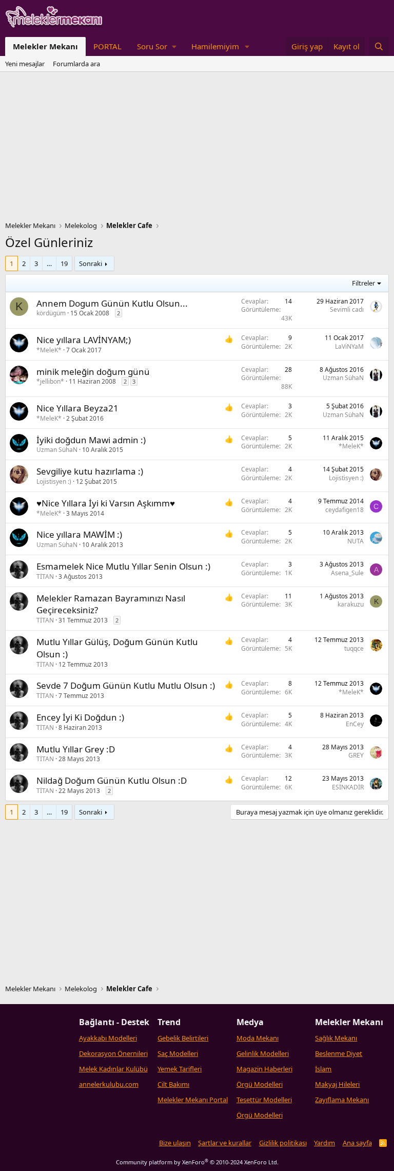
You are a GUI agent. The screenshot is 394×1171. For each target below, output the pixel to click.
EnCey (355, 724)
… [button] (49, 263)
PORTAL (107, 46)
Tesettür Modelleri (264, 1099)
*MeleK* (49, 350)
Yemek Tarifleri (179, 1068)
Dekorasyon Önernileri (113, 1053)
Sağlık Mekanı (336, 1038)
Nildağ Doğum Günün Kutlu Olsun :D (111, 780)
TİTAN (45, 576)
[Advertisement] (197, 149)
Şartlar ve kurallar (224, 1142)
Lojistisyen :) (53, 481)
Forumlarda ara (76, 63)
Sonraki (90, 263)
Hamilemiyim (215, 46)
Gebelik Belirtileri (182, 1038)
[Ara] (379, 46)
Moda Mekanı (258, 1038)
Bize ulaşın (175, 1142)
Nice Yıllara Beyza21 (77, 408)
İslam (323, 1068)
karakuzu (351, 604)
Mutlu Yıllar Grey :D (75, 749)
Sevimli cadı (347, 309)
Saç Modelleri (177, 1053)
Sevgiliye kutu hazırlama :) (89, 471)
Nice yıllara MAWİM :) (79, 534)
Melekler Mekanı (45, 46)
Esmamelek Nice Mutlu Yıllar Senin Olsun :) (123, 566)
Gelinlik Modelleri (263, 1053)
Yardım (324, 1142)
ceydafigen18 (344, 509)
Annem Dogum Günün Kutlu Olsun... (112, 303)
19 (64, 263)
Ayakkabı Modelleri (108, 1038)
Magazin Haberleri (264, 1068)
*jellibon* (50, 381)
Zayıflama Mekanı (342, 1099)
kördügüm (51, 313)
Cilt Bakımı (173, 1084)
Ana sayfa (357, 1142)
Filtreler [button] (363, 283)
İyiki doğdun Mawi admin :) (91, 440)
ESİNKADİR (348, 787)
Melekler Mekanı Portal (192, 1099)
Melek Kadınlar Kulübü (113, 1068)
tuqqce (354, 648)
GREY (356, 755)
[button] (156, 46)
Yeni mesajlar (25, 63)
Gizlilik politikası (283, 1142)
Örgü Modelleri (260, 1084)
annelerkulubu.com (109, 1084)
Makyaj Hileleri (337, 1084)
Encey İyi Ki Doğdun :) (80, 717)
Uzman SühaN (343, 377)
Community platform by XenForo (197, 1162)
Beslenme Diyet (338, 1053)
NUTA (355, 541)
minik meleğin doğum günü (93, 371)
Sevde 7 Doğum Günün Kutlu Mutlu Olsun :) (125, 685)
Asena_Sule (347, 573)
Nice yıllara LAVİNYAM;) (83, 340)
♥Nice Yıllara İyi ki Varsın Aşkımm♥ (105, 503)
